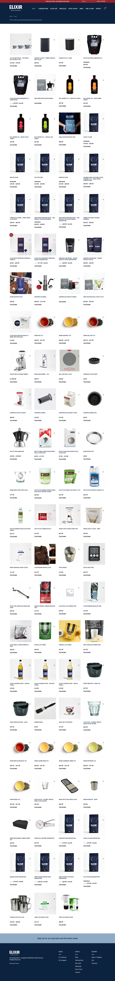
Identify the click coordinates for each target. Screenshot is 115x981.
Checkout (94, 963)
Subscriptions (79, 960)
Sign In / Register (101, 1)
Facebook (63, 957)
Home (11, 16)
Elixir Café (78, 963)
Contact (77, 972)
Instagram (63, 960)
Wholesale (78, 966)
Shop (76, 957)
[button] (30, 40)
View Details (13, 65)
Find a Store (78, 969)
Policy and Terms (14, 963)
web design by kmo (15, 958)
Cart (93, 960)
